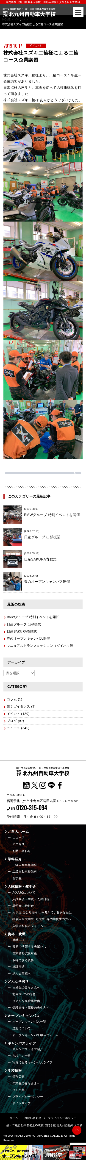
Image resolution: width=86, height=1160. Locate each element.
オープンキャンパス (24, 1016)
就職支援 (18, 940)
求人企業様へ (21, 973)
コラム (12, 699)
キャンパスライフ (22, 1043)
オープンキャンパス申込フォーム (35, 1035)
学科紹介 (15, 859)
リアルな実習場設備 (26, 1001)
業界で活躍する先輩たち (29, 946)
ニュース (13, 728)
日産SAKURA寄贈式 (22, 631)
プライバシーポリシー (27, 1096)
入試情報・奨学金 (22, 886)
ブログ (12, 721)
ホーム (13, 1118)
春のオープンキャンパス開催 (28, 638)
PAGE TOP (76, 1132)
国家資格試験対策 (24, 953)
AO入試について (24, 892)
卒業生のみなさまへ (26, 1083)
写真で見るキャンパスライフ (32, 1062)
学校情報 (15, 1070)
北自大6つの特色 (24, 994)
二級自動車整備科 (24, 871)
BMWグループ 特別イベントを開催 (33, 617)
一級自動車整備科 (24, 865)
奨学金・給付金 (23, 905)
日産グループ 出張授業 (24, 624)
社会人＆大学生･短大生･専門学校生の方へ (41, 919)
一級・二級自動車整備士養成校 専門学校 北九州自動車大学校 (43, 1125)
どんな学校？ (18, 981)
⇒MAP (73, 801)
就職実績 (18, 967)
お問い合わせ (21, 851)
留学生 (17, 878)
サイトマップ (21, 1103)
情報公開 (18, 1076)
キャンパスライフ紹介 (27, 1049)
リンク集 (18, 1090)
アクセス (18, 844)
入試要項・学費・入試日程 (30, 899)
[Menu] (78, 12)
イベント (13, 714)
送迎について (21, 1028)
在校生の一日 (21, 1055)
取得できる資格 (23, 960)
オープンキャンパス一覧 (29, 1021)
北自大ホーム (18, 831)
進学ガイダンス (18, 706)
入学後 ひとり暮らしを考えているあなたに (42, 912)
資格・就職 (16, 934)
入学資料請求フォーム (27, 926)
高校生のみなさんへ (26, 987)
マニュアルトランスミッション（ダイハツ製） (41, 645)
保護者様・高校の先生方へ (30, 1007)
